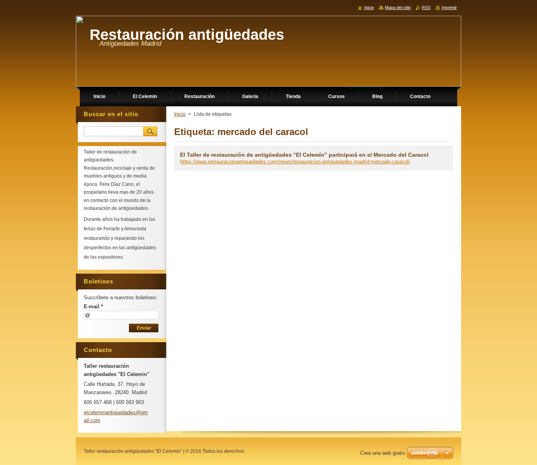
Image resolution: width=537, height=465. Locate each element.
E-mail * (93, 306)
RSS (426, 7)
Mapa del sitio (398, 7)
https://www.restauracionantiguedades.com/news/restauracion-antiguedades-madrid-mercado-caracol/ (295, 162)
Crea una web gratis (382, 453)
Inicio (180, 114)
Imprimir (449, 7)
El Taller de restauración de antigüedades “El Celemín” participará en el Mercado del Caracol (304, 155)
